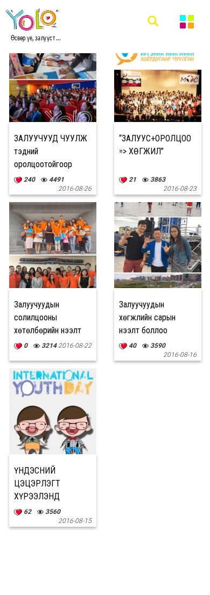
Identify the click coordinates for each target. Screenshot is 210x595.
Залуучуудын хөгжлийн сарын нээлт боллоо (147, 317)
